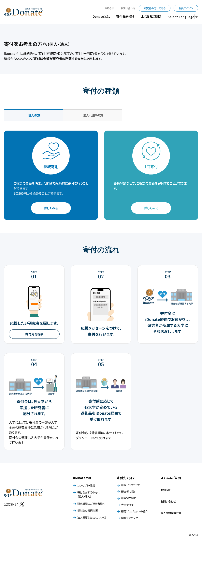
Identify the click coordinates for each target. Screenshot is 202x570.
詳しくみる (51, 208)
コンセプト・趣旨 (86, 485)
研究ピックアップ (130, 485)
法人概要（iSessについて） (91, 517)
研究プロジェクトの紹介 (134, 511)
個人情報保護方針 (171, 513)
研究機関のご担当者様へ (91, 504)
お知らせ (109, 8)
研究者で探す (128, 491)
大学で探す (127, 505)
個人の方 (33, 115)
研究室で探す (128, 498)
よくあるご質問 (151, 16)
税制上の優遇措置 (87, 510)
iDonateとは (82, 477)
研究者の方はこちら (155, 8)
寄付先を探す (34, 334)
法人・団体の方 (92, 115)
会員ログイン (186, 8)
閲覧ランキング (129, 518)
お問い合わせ (128, 8)
